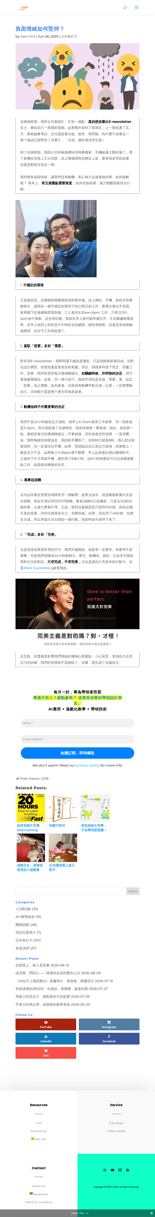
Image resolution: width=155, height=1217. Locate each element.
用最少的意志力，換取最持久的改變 (43, 996)
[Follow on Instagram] (120, 1170)
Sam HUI (28, 36)
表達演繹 (22, 948)
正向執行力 (69, 36)
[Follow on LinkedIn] (128, 1170)
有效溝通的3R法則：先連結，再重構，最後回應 (52, 989)
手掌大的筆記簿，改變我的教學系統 (43, 1004)
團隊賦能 (22, 925)
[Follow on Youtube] (112, 1170)
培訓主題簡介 (26, 932)
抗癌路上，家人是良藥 (33, 965)
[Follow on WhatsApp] (105, 1170)
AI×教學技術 (25, 917)
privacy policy (87, 765)
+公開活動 (23, 909)
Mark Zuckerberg (38, 568)
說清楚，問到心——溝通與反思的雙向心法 (48, 973)
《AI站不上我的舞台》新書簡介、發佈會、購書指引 (55, 981)
